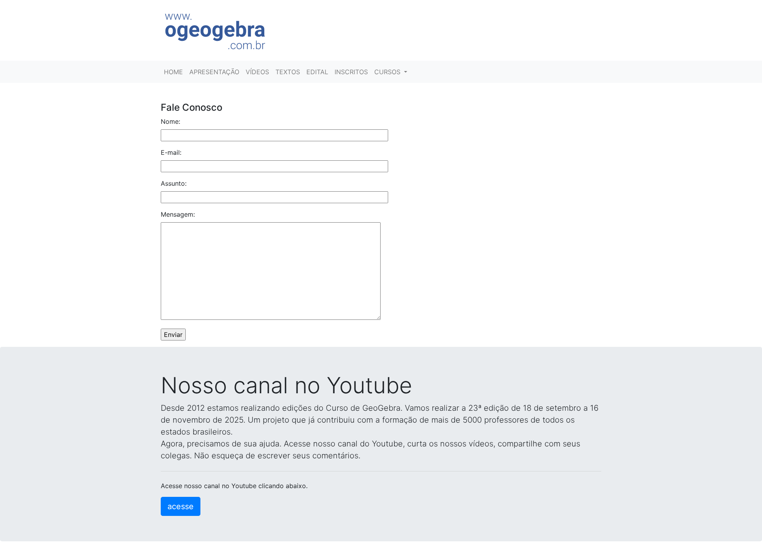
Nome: (170, 121)
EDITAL (317, 72)
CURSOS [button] (388, 72)
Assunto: (174, 183)
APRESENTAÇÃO (214, 72)
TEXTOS (287, 72)
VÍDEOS (257, 72)
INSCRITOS (351, 72)
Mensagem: (178, 214)
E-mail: (171, 152)
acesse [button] (180, 506)
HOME (173, 72)
